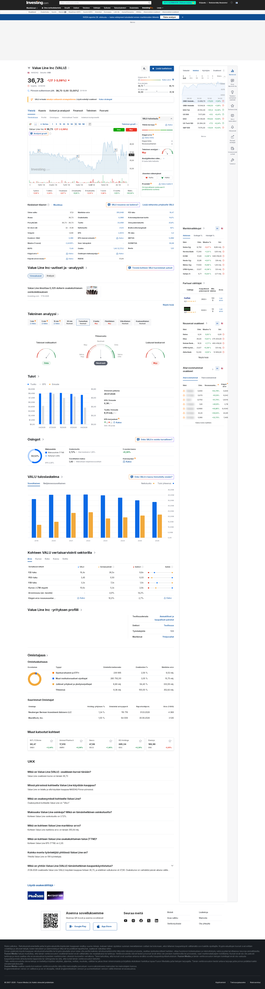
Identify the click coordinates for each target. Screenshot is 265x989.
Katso (82, 598)
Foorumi (104, 110)
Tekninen (91, 110)
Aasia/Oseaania (128, 12)
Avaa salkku (172, 918)
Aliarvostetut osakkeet (152, 12)
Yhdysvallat (168, 637)
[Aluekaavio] (35, 124)
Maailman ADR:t (75, 12)
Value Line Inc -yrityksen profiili (53, 610)
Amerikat (98, 12)
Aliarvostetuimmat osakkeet (193, 369)
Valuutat (186, 70)
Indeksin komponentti (90, 117)
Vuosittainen (34, 483)
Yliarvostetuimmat (208, 378)
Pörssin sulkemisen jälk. (43, 90)
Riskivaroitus (255, 982)
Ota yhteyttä (204, 923)
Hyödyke (206, 70)
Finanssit (78, 110)
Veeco (91, 740)
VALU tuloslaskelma (43, 477)
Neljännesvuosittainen (54, 483)
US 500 (186, 114)
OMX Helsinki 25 (189, 101)
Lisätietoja (203, 912)
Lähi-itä (116, 12)
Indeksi (196, 70)
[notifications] (231, 2)
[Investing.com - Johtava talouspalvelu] (37, 3)
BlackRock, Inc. (35, 718)
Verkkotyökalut (174, 923)
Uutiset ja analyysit (59, 110)
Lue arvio (221, 299)
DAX (185, 119)
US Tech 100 (188, 123)
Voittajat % (198, 235)
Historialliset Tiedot (70, 117)
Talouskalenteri (120, 8)
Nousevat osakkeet (193, 323)
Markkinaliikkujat (192, 228)
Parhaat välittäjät (192, 283)
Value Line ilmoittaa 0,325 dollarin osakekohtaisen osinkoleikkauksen (55, 290)
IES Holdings (124, 740)
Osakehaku (134, 8)
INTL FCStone (35, 740)
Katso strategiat (105, 99)
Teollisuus (169, 625)
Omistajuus (54, 117)
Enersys (151, 740)
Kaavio (42, 110)
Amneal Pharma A (66, 740)
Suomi (53, 12)
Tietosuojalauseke (238, 982)
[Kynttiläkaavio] (30, 124)
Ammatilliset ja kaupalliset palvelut (164, 618)
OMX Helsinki (188, 105)
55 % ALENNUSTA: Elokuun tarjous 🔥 (179, 3)
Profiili (43, 117)
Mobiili (170, 912)
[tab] (33, 322)
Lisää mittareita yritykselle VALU (158, 205)
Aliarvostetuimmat (190, 378)
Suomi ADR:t (88, 12)
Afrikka (138, 12)
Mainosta (203, 918)
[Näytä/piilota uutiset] (89, 124)
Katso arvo (166, 80)
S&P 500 (186, 128)
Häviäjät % (210, 235)
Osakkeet (32, 12)
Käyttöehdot (221, 982)
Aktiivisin (186, 235)
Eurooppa (107, 12)
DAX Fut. (186, 110)
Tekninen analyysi (42, 314)
